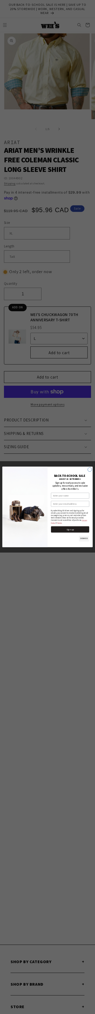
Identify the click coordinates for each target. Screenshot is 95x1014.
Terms (59, 523)
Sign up (70, 529)
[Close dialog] (90, 470)
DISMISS (84, 539)
